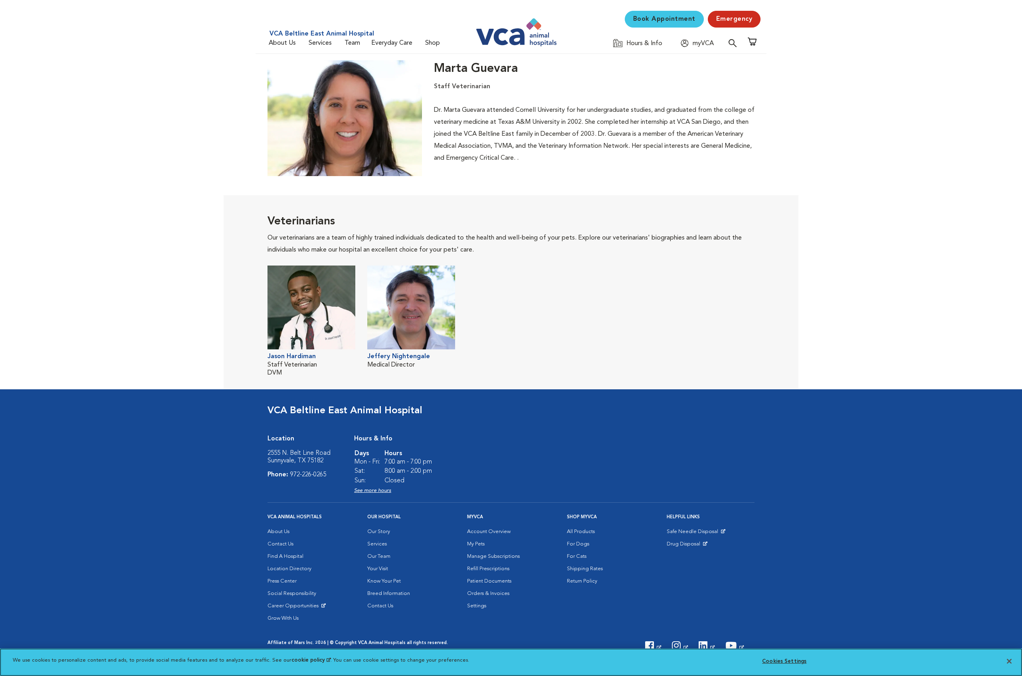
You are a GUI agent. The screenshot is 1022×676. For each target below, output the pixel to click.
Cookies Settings (784, 661)
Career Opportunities (294, 607)
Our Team (378, 556)
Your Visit (377, 568)
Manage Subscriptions (493, 556)
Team (352, 43)
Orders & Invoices (488, 593)
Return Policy (582, 581)
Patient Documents (489, 581)
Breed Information (388, 593)
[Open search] (735, 43)
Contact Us (280, 544)
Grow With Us (283, 618)
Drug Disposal (687, 545)
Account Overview (489, 531)
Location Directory (289, 568)
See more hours (372, 490)
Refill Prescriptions (488, 568)
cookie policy (311, 660)
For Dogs (578, 544)
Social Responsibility (291, 593)
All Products (581, 531)
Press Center (282, 581)
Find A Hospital (285, 556)
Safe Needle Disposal (694, 533)
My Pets (476, 544)
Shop (432, 43)
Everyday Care (391, 43)
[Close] (1009, 661)
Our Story (378, 531)
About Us (282, 43)
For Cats (576, 556)
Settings (476, 606)
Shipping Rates (585, 568)
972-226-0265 (308, 475)
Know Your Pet (384, 581)
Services (320, 43)
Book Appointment (664, 19)
